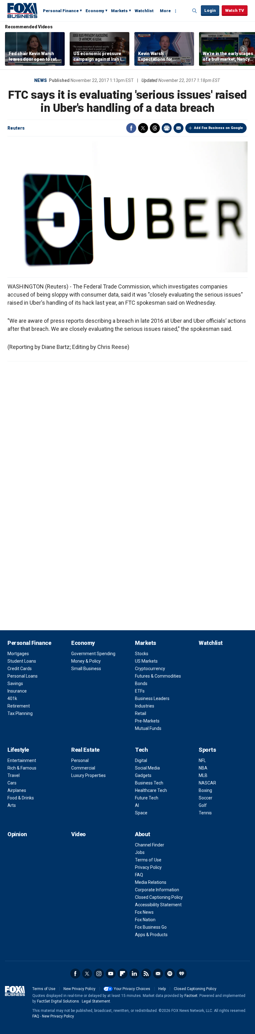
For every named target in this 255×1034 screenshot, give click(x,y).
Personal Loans (22, 676)
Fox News (144, 912)
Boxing (205, 790)
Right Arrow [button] (243, 49)
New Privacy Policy (79, 989)
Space (141, 812)
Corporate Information (157, 889)
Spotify (170, 974)
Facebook (131, 128)
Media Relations (150, 882)
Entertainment (21, 760)
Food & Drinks (20, 797)
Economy (95, 10)
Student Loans (21, 661)
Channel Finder (149, 844)
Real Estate (85, 749)
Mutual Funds (148, 728)
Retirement (18, 705)
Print (167, 128)
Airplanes (16, 790)
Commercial (83, 767)
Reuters (16, 128)
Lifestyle (18, 749)
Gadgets (143, 775)
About (142, 834)
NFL (202, 760)
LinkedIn (134, 974)
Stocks (141, 653)
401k (12, 698)
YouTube (111, 974)
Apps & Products (151, 934)
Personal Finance (61, 10)
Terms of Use (148, 859)
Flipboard (123, 974)
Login (210, 10)
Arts (11, 805)
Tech (141, 749)
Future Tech (146, 797)
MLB (203, 775)
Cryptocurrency (150, 668)
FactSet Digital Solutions (58, 1001)
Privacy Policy (148, 867)
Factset (190, 995)
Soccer (205, 797)
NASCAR (207, 782)
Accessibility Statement (158, 904)
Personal (80, 760)
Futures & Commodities (158, 676)
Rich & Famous (21, 767)
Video (78, 834)
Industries (144, 705)
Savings (15, 683)
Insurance (17, 691)
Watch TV (234, 10)
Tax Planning (20, 713)
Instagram (99, 974)
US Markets (146, 661)
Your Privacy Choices (132, 989)
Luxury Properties (88, 775)
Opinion (17, 834)
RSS (146, 974)
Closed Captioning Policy (159, 897)
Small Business (86, 668)
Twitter (143, 128)
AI (137, 805)
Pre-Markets (147, 720)
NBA (203, 767)
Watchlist (144, 10)
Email (178, 128)
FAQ (139, 874)
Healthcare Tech (151, 790)
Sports (207, 749)
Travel (13, 775)
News (40, 80)
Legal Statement (96, 1001)
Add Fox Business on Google (218, 128)
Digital (141, 760)
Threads (155, 128)
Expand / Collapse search (194, 11)
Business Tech (149, 782)
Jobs (140, 852)
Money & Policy (86, 661)
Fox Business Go (151, 927)
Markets (119, 10)
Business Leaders (152, 698)
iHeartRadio (182, 974)
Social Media (147, 767)
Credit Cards (19, 668)
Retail (140, 713)
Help (162, 989)
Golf (203, 805)
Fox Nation (145, 919)
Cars (11, 782)
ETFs (140, 691)
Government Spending (93, 653)
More (165, 10)
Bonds (141, 683)
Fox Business (22, 10)
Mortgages (18, 653)
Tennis (205, 812)
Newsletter (158, 974)
